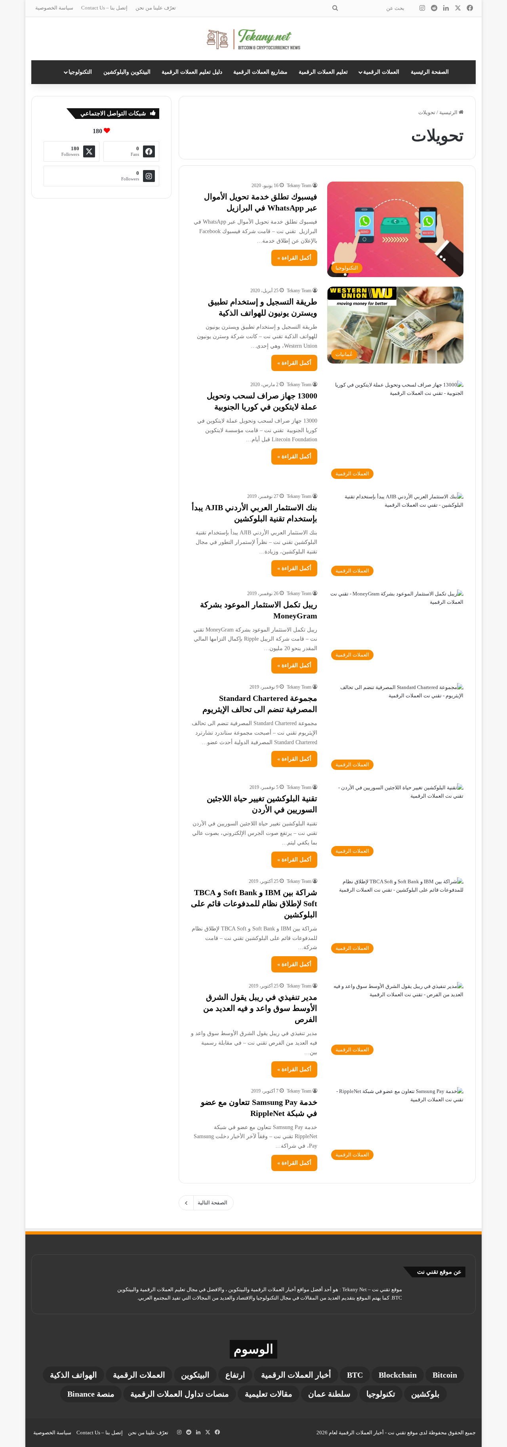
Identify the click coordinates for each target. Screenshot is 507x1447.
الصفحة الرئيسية (430, 72)
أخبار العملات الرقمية (296, 1374)
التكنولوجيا (80, 72)
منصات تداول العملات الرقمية (179, 1394)
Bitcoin (445, 1374)
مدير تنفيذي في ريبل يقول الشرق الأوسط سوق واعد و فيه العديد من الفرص (260, 1008)
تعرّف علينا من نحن (155, 8)
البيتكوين (195, 1374)
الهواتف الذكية (73, 1374)
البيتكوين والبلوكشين (127, 72)
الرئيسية (449, 112)
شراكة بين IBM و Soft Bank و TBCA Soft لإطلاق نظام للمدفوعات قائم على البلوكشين (254, 903)
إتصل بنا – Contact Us (104, 8)
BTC (355, 1374)
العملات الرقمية (381, 72)
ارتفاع (235, 1374)
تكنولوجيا (380, 1394)
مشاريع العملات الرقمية (260, 72)
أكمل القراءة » (294, 258)
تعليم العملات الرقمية (323, 72)
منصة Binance (90, 1394)
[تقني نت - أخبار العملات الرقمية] (253, 39)
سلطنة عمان (329, 1394)
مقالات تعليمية (268, 1394)
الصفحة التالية (212, 1203)
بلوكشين (425, 1394)
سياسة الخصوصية (54, 8)
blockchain (398, 1374)
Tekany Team (299, 185)
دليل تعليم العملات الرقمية (192, 72)
